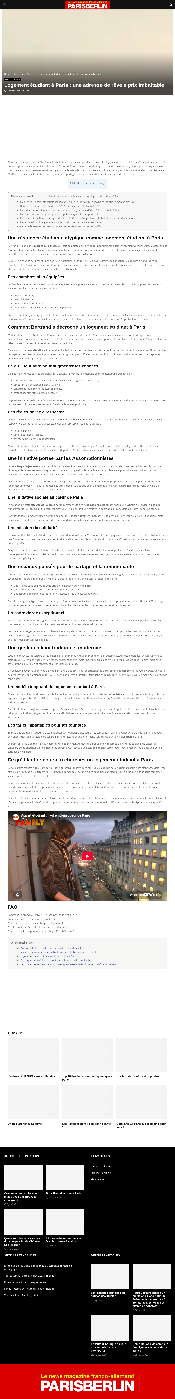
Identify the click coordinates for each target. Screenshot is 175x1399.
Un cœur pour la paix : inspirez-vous (25, 1282)
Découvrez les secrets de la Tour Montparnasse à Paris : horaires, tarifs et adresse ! (68, 964)
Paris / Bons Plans (12, 79)
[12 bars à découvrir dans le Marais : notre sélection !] (65, 1222)
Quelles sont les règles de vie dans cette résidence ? (38, 927)
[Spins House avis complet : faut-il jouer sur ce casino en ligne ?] (152, 1328)
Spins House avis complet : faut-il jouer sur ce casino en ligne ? (151, 1347)
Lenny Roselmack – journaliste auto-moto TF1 (30, 1288)
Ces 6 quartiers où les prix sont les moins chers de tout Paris (55, 960)
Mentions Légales (101, 1166)
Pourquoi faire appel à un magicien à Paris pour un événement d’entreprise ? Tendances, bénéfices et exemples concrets (149, 1299)
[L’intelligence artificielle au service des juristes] (110, 1276)
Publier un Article (101, 1172)
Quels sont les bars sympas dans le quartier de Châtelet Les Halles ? (22, 1241)
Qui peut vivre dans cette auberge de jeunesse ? (35, 923)
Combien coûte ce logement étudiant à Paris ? (34, 919)
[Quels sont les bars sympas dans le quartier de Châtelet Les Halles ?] (23, 1222)
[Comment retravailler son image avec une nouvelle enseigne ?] (23, 1177)
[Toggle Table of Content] (100, 184)
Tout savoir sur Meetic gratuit (21, 1295)
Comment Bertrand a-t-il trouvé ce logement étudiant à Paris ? (43, 915)
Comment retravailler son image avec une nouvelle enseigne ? (20, 1196)
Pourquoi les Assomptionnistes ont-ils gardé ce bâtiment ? (41, 931)
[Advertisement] (87, 133)
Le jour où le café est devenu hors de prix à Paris (48, 956)
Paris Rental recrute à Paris (63, 1193)
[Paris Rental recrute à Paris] (65, 1177)
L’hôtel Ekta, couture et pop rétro (137, 1076)
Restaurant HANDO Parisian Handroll (32, 1076)
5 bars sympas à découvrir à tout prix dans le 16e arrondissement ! (58, 952)
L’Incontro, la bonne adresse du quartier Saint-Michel (50, 948)
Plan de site (97, 1179)
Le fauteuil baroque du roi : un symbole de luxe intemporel (108, 1347)
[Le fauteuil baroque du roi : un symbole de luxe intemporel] (110, 1328)
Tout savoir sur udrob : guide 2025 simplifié (29, 1275)
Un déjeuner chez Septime (25, 1123)
